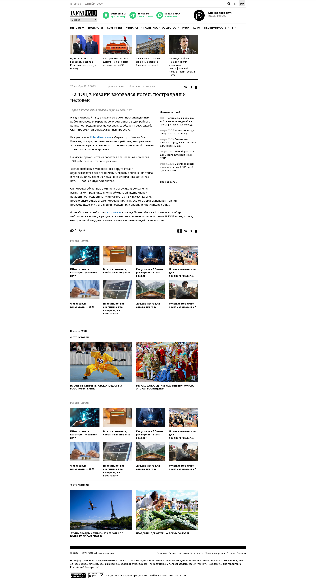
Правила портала (215, 553)
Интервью (77, 27)
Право (184, 27)
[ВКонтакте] (186, 87)
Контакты (183, 553)
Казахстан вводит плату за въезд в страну (177, 132)
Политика (150, 27)
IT (231, 27)
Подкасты (95, 27)
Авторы (231, 553)
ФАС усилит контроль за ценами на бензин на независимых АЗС (117, 62)
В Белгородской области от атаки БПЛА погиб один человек (177, 167)
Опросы (241, 553)
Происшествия (115, 86)
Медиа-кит (197, 553)
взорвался (114, 212)
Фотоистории (79, 337)
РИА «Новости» (100, 137)
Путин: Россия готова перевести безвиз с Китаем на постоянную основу (83, 63)
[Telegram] (191, 87)
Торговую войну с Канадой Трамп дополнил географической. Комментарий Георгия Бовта (182, 67)
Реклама (162, 553)
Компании (114, 27)
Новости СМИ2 (78, 331)
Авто (196, 27)
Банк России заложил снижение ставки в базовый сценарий (148, 62)
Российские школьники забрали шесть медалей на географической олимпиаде (177, 121)
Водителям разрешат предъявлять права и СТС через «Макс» (178, 142)
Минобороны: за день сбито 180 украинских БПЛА (177, 155)
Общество (169, 27)
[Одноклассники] (196, 87)
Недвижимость (215, 27)
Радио (172, 553)
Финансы (132, 27)
